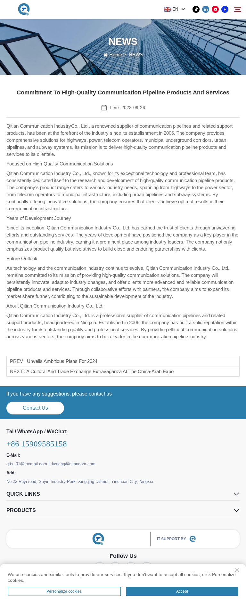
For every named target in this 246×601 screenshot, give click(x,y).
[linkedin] (205, 9)
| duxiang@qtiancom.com (71, 463)
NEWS (136, 54)
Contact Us (35, 408)
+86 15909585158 (36, 443)
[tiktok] (196, 9)
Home (115, 54)
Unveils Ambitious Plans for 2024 (62, 361)
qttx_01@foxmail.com (26, 463)
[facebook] (224, 9)
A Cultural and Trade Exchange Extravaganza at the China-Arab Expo (100, 371)
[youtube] (215, 9)
